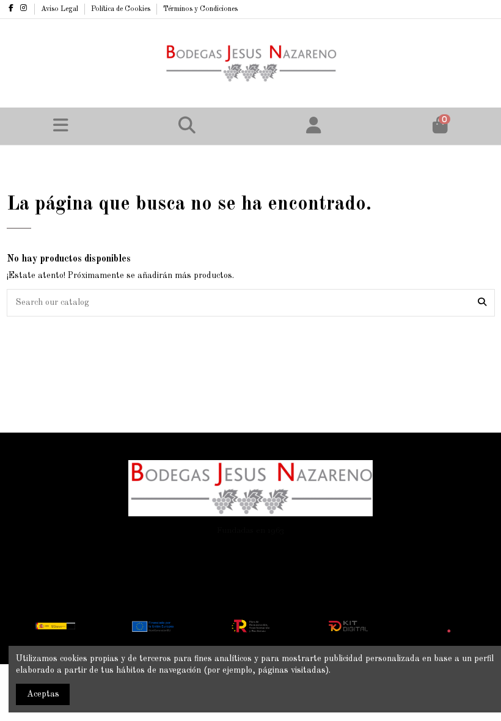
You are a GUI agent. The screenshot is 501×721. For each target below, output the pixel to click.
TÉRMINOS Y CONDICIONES (335, 550)
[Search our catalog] (482, 303)
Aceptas (43, 694)
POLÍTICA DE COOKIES (219, 550)
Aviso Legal (60, 9)
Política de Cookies (121, 9)
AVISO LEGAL (135, 550)
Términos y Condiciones (200, 9)
